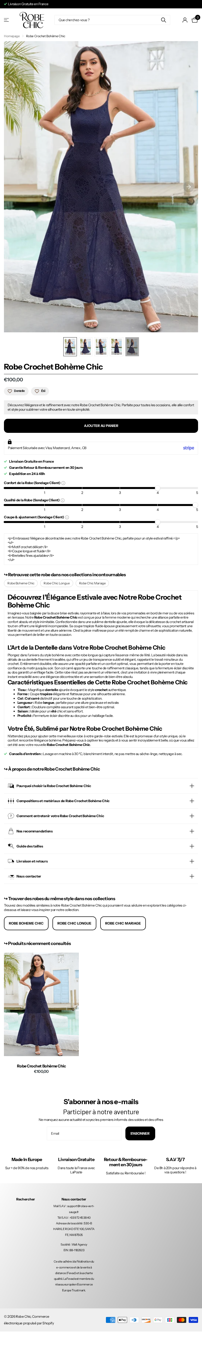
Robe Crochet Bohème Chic (41, 1066)
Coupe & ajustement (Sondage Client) (34, 517)
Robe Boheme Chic (20, 583)
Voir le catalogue (7, 20)
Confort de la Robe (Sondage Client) (32, 482)
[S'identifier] (185, 20)
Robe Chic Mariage (92, 583)
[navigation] (70, 346)
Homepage (12, 36)
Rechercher (25, 1199)
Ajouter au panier (101, 425)
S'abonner (140, 1133)
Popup (63, 483)
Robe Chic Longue (56, 583)
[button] (188, 186)
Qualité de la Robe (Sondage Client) (32, 500)
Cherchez (163, 20)
